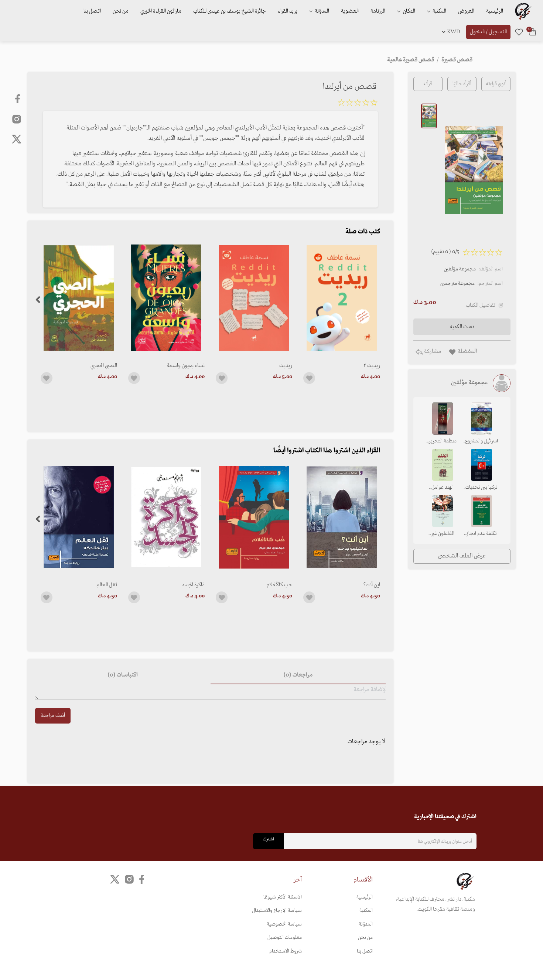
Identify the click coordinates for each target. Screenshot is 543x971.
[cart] (532, 31)
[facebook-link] (18, 98)
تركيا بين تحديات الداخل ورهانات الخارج (481, 487)
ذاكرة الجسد (193, 585)
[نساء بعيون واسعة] (166, 298)
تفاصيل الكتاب (480, 305)
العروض (466, 11)
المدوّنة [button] (321, 11)
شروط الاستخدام (285, 951)
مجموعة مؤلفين (460, 269)
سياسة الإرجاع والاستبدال (277, 910)
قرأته (427, 84)
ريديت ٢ (371, 365)
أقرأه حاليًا (461, 84)
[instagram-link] (16, 118)
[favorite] (519, 31)
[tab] (298, 675)
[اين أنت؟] (341, 517)
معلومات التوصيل (284, 937)
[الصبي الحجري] (79, 298)
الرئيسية (494, 11)
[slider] (357, 104)
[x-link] (16, 139)
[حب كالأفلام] (254, 517)
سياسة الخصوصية (284, 924)
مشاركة (432, 351)
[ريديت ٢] (341, 298)
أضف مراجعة (53, 715)
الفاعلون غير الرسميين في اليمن (443, 534)
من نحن (121, 11)
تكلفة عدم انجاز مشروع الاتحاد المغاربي (481, 534)
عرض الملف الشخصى (462, 556)
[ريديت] (254, 298)
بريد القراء (287, 11)
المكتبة (438, 11)
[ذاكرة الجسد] (166, 517)
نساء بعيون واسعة (186, 365)
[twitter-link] (114, 879)
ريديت (285, 365)
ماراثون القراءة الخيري (160, 11)
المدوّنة (366, 924)
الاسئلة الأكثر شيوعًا (282, 897)
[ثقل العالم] (79, 517)
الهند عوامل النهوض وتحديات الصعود (442, 487)
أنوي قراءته (496, 84)
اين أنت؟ (371, 585)
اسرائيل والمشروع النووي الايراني (481, 441)
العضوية (350, 11)
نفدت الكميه (462, 327)
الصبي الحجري (103, 365)
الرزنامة (377, 11)
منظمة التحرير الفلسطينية (443, 441)
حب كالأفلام (279, 585)
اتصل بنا (92, 11)
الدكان (408, 11)
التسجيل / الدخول (488, 32)
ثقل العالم (106, 585)
